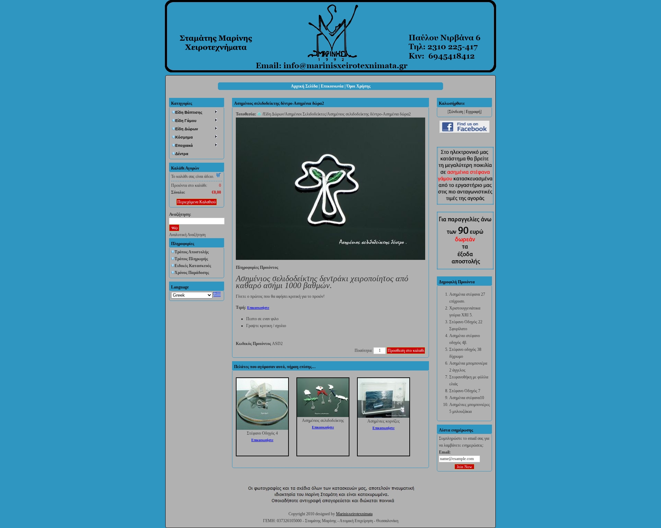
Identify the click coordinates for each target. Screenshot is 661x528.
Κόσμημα (184, 137)
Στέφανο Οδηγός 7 (464, 390)
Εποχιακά (184, 145)
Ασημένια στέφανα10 (466, 397)
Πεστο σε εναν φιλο (262, 318)
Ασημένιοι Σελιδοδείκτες (305, 114)
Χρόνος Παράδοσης (192, 272)
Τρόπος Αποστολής (192, 252)
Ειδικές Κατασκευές (193, 265)
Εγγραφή (473, 111)
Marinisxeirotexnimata (354, 513)
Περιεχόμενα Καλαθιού (196, 202)
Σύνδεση (456, 111)
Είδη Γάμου (185, 121)
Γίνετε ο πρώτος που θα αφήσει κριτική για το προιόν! (280, 296)
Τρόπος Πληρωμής (191, 258)
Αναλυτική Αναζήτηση (187, 234)
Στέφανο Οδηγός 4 (262, 433)
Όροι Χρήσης (358, 86)
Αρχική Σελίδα (304, 86)
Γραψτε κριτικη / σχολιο (266, 325)
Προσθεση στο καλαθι (406, 350)
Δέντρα (181, 154)
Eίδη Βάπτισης (188, 112)
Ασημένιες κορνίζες (383, 421)
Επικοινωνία (332, 86)
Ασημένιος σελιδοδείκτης (323, 420)
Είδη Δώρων (186, 129)
